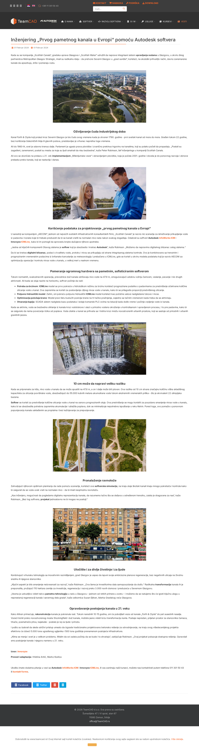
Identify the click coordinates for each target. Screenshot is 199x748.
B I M (132, 21)
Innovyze (22, 651)
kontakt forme (20, 671)
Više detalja (177, 739)
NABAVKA (117, 3)
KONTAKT (100, 3)
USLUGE (148, 21)
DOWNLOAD (151, 3)
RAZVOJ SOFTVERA (111, 21)
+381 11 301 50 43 (50, 6)
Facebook (23, 685)
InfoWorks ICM (167, 238)
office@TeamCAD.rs (99, 721)
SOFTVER (87, 21)
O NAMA (68, 21)
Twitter (43, 685)
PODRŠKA (133, 3)
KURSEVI (166, 21)
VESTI (183, 21)
